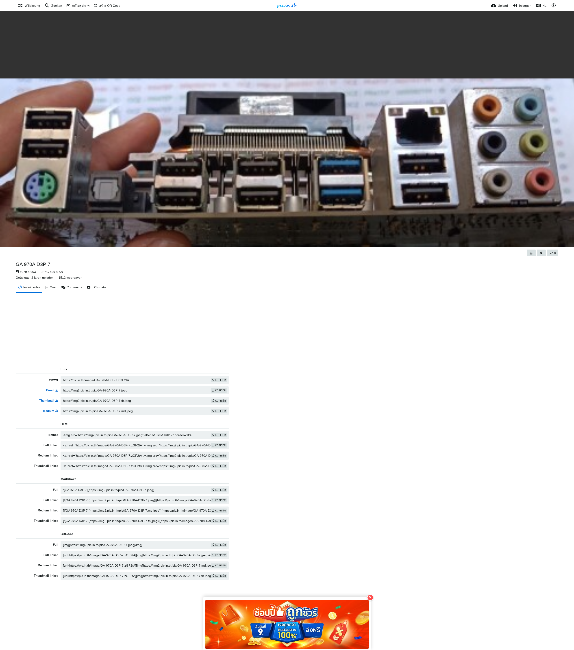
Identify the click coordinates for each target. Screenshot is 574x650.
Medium (48, 411)
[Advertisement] (287, 44)
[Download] (531, 253)
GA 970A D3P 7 (33, 264)
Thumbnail (46, 400)
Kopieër (220, 380)
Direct (50, 390)
